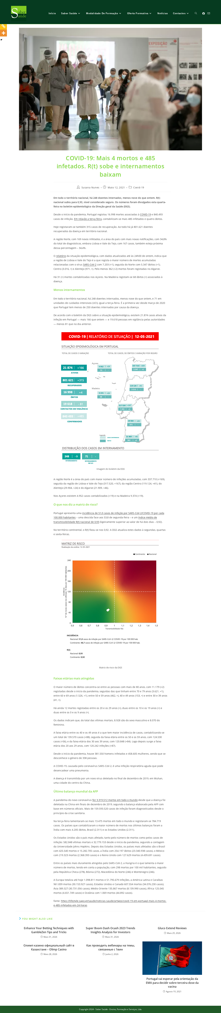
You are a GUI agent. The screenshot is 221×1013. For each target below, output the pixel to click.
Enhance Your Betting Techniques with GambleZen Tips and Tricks (49, 930)
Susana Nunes (90, 187)
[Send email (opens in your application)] (208, 13)
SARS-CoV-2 (89, 264)
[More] (3, 33)
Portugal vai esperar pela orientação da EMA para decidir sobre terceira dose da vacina (172, 982)
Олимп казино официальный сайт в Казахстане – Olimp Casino (48, 947)
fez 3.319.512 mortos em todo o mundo (115, 800)
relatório (61, 256)
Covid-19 (138, 187)
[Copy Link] (3, 26)
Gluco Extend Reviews (172, 928)
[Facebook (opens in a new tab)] (203, 13)
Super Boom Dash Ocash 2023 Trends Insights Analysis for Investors (110, 930)
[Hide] (1, 39)
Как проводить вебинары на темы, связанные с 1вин (110, 947)
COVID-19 (145, 214)
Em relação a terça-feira (88, 219)
